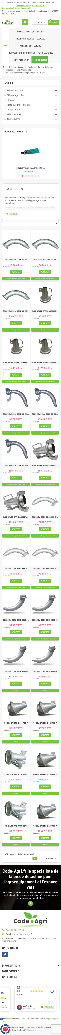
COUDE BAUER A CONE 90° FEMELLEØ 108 (16, 260)
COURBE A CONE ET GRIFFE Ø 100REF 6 (45, 517)
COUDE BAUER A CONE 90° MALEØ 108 (16, 414)
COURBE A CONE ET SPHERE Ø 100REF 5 (16, 620)
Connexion (39, 22)
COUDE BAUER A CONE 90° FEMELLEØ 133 (45, 260)
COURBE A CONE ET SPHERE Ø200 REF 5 (45, 672)
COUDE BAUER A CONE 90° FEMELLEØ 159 (16, 311)
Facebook (5, 954)
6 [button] (39, 176)
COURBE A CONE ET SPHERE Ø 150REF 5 (16, 672)
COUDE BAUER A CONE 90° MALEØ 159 (16, 466)
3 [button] (29, 176)
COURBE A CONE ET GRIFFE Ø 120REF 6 (16, 569)
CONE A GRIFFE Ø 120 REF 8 (16, 774)
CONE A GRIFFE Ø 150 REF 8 (16, 826)
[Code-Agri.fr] (7, 22)
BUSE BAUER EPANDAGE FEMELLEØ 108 (45, 311)
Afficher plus (12, 214)
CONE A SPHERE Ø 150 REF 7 (45, 774)
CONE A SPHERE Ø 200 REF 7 (45, 826)
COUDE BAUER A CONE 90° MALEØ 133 (45, 414)
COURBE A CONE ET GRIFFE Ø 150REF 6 (45, 569)
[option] (30, 155)
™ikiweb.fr (31, 1030)
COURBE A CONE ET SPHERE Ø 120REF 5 (45, 620)
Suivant (51, 859)
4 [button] (32, 176)
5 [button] (35, 176)
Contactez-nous (23, 5)
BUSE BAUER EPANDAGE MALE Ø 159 (16, 517)
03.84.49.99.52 (38, 5)
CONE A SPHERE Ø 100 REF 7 (16, 723)
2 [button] (26, 176)
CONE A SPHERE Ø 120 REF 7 (45, 723)
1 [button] (22, 176)
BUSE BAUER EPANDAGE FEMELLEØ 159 (45, 363)
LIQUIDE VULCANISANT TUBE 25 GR (30, 168)
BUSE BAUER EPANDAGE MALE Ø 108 (45, 466)
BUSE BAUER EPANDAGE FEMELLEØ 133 (16, 363)
